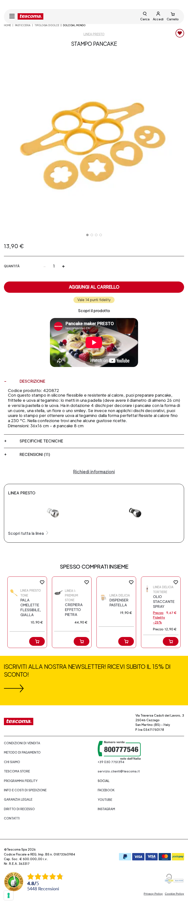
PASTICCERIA (23, 25)
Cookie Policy (174, 893)
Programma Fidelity (21, 781)
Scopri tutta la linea (26, 533)
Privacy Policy (153, 893)
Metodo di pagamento (22, 752)
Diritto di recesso (19, 809)
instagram (106, 809)
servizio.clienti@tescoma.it (119, 771)
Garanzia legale (18, 799)
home (7, 25)
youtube (105, 800)
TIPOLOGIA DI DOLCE (47, 25)
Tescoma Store (17, 771)
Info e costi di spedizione (25, 790)
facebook (106, 790)
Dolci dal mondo (74, 25)
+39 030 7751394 (111, 762)
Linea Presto (94, 34)
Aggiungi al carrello (94, 287)
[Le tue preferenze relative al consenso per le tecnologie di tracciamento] (8, 895)
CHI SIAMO (12, 762)
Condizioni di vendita (22, 743)
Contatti (12, 818)
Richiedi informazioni (94, 471)
